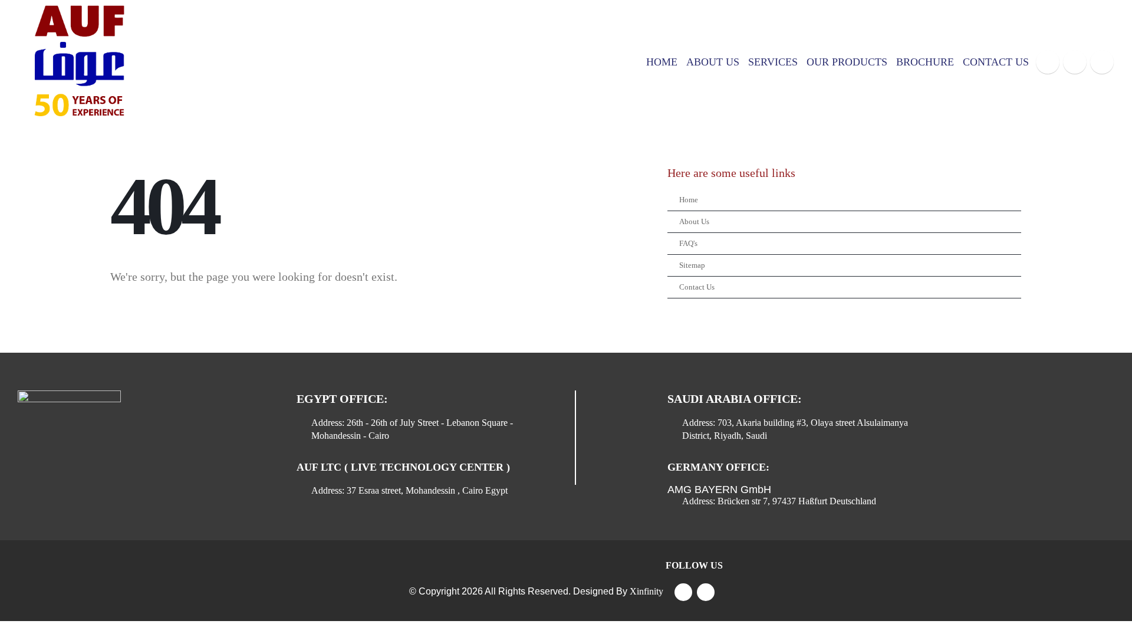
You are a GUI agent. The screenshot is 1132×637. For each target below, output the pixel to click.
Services (773, 62)
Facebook (683, 592)
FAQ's (688, 243)
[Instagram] (1102, 62)
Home (661, 62)
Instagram (706, 592)
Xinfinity (646, 591)
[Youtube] (1075, 62)
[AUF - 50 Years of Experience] (77, 62)
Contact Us (996, 62)
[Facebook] (1047, 62)
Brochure (925, 62)
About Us (712, 62)
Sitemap (692, 265)
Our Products (847, 62)
